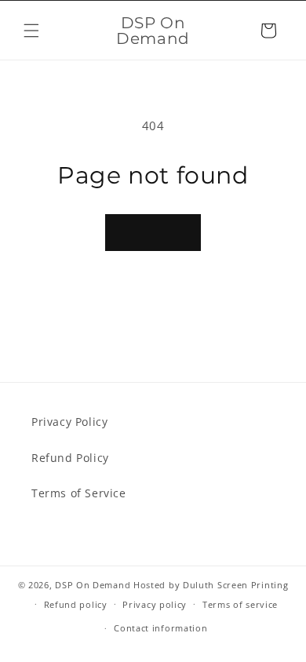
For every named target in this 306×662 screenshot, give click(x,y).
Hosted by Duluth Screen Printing (210, 585)
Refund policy (75, 604)
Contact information (160, 628)
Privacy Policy (69, 421)
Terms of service (240, 604)
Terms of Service (78, 493)
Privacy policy (154, 604)
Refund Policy (70, 457)
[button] (31, 30)
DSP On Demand (92, 585)
